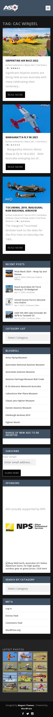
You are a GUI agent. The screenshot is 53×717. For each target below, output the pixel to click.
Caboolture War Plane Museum (22, 393)
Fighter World (13, 422)
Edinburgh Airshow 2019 (18, 415)
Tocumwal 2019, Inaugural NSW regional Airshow (24, 209)
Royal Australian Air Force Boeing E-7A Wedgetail (27, 288)
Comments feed (14, 622)
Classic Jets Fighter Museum (20, 400)
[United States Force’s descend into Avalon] (9, 301)
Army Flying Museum (16, 357)
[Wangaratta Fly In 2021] (26, 118)
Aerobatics (41, 215)
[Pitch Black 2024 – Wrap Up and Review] (9, 273)
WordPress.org (13, 630)
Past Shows (41, 65)
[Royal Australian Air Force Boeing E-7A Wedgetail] (9, 288)
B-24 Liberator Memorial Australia (23, 386)
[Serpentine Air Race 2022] (26, 42)
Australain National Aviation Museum (25, 364)
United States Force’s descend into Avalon (29, 301)
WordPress (26, 708)
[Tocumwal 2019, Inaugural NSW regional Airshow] (26, 190)
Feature (39, 277)
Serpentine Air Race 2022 (22, 60)
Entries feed (12, 615)
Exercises (31, 277)
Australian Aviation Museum (20, 371)
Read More (15, 94)
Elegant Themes (26, 705)
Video (36, 305)
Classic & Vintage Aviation (24, 218)
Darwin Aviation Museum (18, 407)
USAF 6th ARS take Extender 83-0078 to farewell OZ (30, 314)
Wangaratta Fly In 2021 (22, 137)
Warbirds (9, 221)
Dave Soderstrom (15, 65)
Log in (9, 608)
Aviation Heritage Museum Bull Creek (25, 379)
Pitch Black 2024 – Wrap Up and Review (30, 273)
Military (17, 279)
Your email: (10, 456)
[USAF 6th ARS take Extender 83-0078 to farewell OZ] (9, 314)
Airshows (9, 218)
